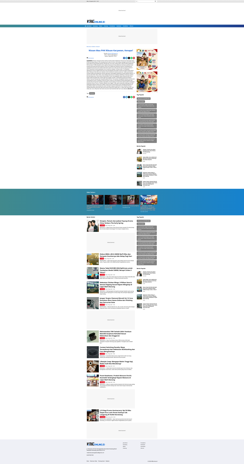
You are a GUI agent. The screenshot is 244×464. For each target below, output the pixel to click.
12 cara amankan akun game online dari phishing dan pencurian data (146, 121)
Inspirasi (102, 304)
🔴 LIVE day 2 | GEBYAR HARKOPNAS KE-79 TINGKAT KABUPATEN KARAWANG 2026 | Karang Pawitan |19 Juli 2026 (148, 208)
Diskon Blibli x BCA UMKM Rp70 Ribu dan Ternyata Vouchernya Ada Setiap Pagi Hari (150, 158)
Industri (98, 46)
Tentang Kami (101, 461)
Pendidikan (125, 26)
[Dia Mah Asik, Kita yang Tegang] (130, 200)
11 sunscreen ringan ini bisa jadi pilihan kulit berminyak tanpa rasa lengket (146, 106)
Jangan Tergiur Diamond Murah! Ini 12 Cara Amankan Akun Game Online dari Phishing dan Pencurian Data (150, 183)
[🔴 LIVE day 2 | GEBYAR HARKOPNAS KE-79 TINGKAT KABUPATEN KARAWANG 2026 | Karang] (148, 200)
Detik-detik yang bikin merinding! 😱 (110, 206)
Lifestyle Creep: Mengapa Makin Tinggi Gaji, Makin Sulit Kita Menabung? (116, 362)
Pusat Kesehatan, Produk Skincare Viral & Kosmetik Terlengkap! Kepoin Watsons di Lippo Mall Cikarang (115, 378)
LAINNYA (102, 353)
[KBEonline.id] (96, 21)
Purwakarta (112, 26)
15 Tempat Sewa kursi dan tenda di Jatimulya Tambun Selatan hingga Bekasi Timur (146, 140)
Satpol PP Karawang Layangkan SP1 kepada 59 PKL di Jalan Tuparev (95, 207)
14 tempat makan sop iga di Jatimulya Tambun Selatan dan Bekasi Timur (147, 131)
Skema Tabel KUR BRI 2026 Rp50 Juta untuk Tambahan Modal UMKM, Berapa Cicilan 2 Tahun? (150, 166)
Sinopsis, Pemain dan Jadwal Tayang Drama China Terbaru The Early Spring (149, 151)
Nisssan (92, 93)
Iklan (88, 461)
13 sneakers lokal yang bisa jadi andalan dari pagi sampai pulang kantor (146, 126)
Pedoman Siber (93, 461)
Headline (102, 225)
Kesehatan (119, 26)
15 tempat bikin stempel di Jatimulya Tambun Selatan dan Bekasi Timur (146, 135)
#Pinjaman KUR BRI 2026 (144, 98)
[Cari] (155, 1)
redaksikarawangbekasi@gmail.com (95, 452)
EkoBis (93, 46)
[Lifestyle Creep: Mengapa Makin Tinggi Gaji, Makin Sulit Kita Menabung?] (93, 366)
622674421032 (90, 455)
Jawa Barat (89, 26)
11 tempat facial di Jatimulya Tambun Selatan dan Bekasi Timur (146, 110)
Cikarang (106, 26)
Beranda (89, 46)
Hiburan (131, 26)
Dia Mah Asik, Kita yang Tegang (130, 205)
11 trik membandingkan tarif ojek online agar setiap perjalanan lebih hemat (146, 116)
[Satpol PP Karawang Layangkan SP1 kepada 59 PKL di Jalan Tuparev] (95, 200)
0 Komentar (91, 58)
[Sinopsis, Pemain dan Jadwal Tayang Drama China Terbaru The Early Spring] (139, 151)
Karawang (95, 26)
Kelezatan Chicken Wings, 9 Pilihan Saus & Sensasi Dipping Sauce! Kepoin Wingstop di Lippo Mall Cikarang (150, 174)
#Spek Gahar (141, 101)
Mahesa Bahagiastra (113, 53)
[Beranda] (85, 26)
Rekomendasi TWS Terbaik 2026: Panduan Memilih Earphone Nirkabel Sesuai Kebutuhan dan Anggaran (115, 333)
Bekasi (100, 26)
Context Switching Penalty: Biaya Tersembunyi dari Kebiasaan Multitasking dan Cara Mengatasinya (117, 349)
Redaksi (107, 461)
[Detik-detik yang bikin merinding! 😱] (113, 200)
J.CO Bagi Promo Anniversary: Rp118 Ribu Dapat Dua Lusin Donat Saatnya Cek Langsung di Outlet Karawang (115, 412)
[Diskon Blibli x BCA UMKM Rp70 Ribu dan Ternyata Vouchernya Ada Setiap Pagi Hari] (139, 159)
